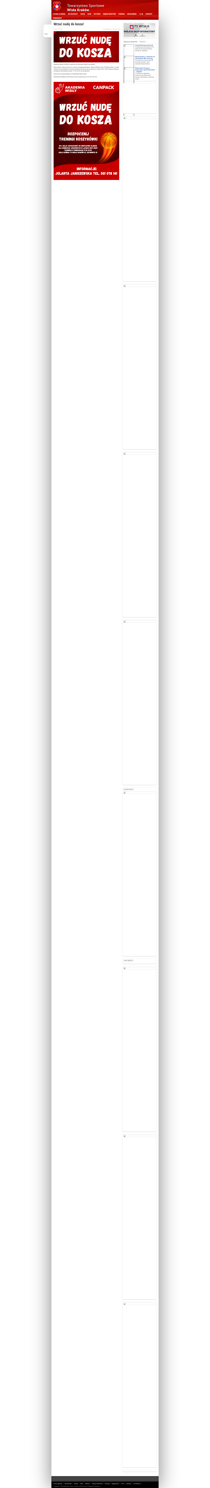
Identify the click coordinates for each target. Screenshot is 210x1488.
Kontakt (149, 14)
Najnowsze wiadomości (130, 41)
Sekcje (82, 14)
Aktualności (73, 14)
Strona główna (59, 14)
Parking (121, 14)
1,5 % (141, 14)
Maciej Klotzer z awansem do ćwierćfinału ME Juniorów (145, 57)
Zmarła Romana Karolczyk (144, 45)
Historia (97, 14)
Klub (89, 14)
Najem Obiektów (109, 14)
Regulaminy (132, 14)
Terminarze (57, 18)
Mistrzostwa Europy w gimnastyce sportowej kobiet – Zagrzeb (145, 69)
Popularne (142, 41)
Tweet (46, 34)
